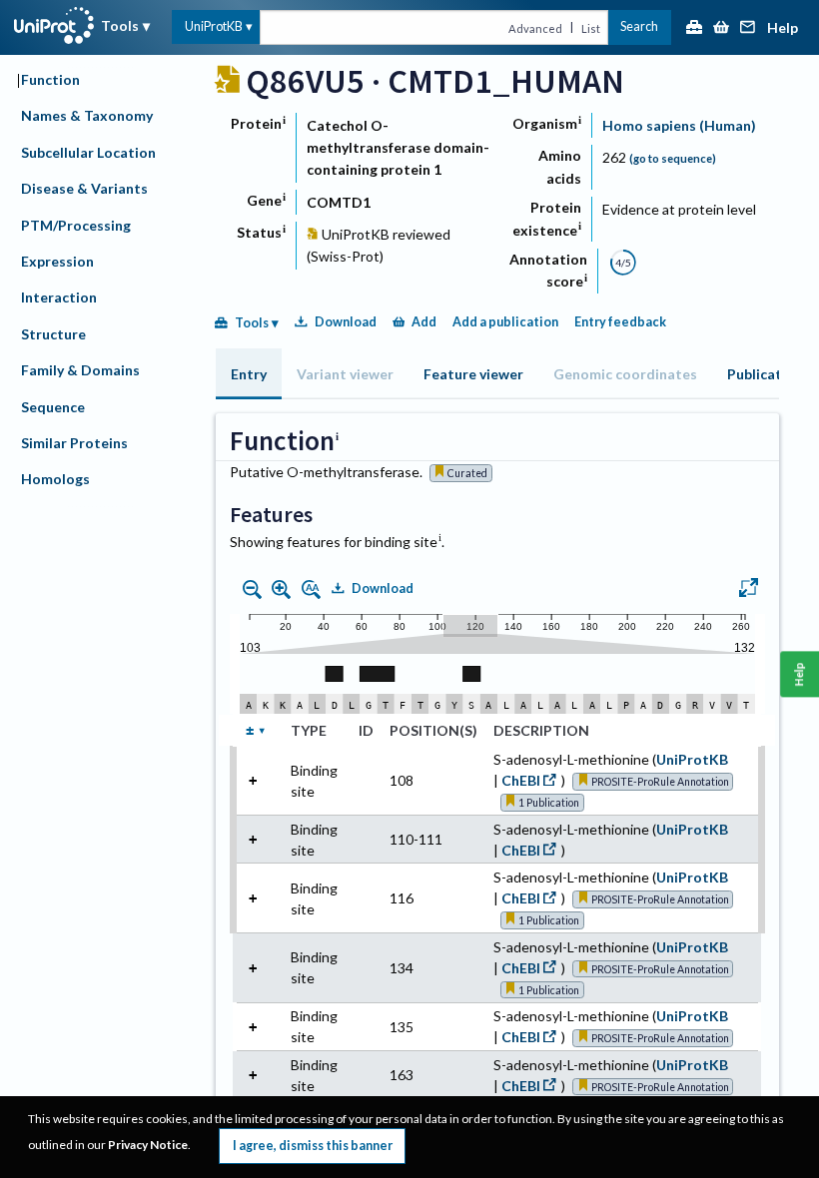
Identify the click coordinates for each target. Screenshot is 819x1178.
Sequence (53, 406)
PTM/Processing (76, 225)
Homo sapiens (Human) (679, 125)
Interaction (59, 297)
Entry (249, 373)
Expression (57, 261)
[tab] (249, 373)
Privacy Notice (148, 1144)
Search (639, 26)
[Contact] (748, 28)
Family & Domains (80, 369)
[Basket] (721, 28)
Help (782, 28)
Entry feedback (620, 321)
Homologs (55, 478)
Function (50, 79)
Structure (53, 333)
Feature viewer (473, 373)
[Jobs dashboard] (694, 28)
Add (423, 321)
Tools (120, 25)
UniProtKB (214, 26)
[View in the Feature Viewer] (748, 590)
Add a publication (505, 321)
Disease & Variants (84, 188)
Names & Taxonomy (87, 115)
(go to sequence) (672, 158)
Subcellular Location (88, 152)
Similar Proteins (74, 442)
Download (346, 321)
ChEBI (520, 780)
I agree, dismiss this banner (313, 1145)
